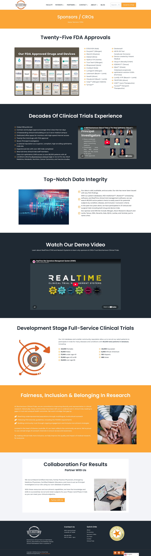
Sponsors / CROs (91, 534)
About (88, 530)
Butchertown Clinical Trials (42, 157)
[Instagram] (122, 552)
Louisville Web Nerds (45, 553)
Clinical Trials (90, 541)
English (129, 554)
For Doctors (90, 532)
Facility (49, 5)
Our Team (89, 536)
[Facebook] (119, 552)
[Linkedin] (115, 552)
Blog (103, 5)
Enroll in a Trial (128, 5)
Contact (89, 539)
